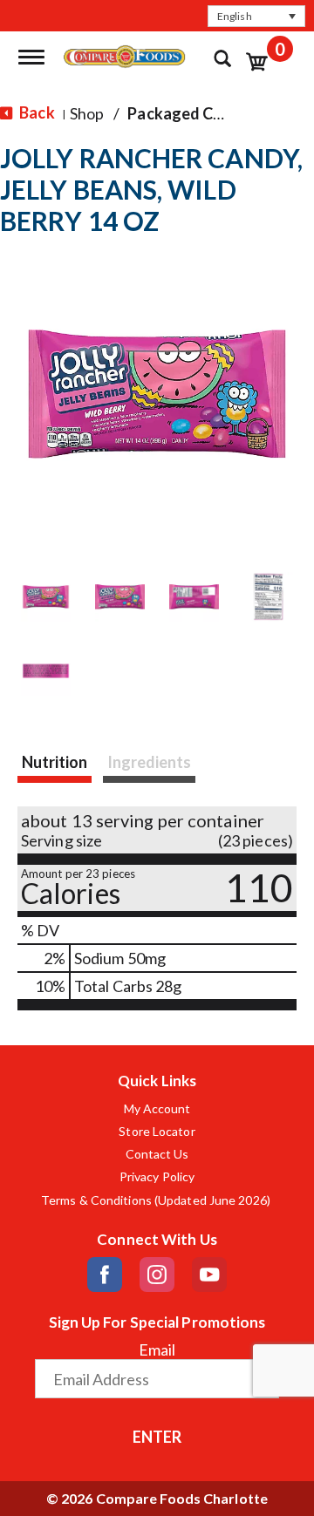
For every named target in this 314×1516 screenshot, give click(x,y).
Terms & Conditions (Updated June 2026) (157, 1200)
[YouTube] (209, 1274)
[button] (256, 16)
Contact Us (157, 1154)
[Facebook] (104, 1274)
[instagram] (157, 1274)
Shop (87, 113)
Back (36, 112)
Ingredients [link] (149, 762)
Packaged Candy (188, 113)
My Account (157, 1109)
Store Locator (157, 1132)
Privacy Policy (157, 1177)
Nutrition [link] (54, 762)
